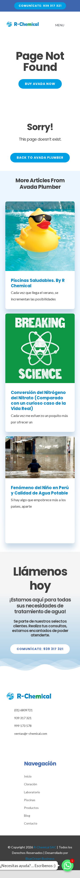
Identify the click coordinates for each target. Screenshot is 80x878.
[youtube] (47, 743)
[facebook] (33, 743)
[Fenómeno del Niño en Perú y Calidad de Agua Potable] (40, 457)
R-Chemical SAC (45, 847)
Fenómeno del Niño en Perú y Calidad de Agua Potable (40, 490)
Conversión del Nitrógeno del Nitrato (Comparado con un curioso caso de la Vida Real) (38, 400)
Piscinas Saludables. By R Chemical (38, 283)
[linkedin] (40, 743)
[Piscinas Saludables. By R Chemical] (40, 236)
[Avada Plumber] (23, 23)
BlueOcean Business (40, 858)
